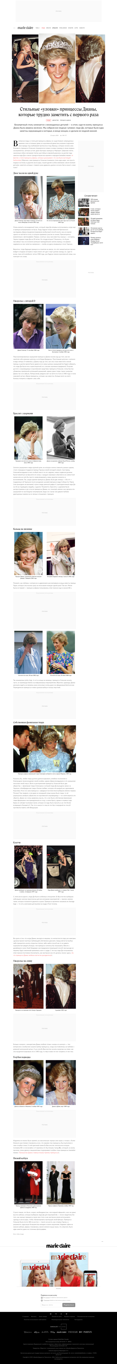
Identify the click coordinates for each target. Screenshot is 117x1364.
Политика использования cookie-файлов (35, 1319)
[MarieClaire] (25, 27)
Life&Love (55, 27)
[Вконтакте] (56, 1314)
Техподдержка (78, 1319)
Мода (43, 27)
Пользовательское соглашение (85, 1316)
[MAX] (51, 1314)
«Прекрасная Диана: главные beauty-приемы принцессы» (39, 1153)
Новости (82, 27)
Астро (76, 27)
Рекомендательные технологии (60, 1319)
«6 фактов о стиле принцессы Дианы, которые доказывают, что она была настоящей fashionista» (43, 158)
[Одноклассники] (61, 1314)
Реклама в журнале (69, 1316)
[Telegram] (66, 1314)
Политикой (47, 1300)
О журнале (26, 1316)
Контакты (33, 1316)
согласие (47, 1297)
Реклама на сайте (57, 1316)
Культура (70, 27)
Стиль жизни (63, 27)
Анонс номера (43, 1316)
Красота (48, 27)
